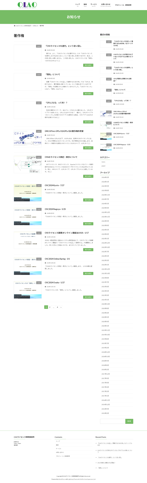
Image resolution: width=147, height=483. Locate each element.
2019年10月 (106, 334)
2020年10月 (106, 304)
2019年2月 (105, 348)
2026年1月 (105, 182)
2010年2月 (105, 413)
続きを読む (88, 65)
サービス (58, 449)
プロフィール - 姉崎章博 (63, 456)
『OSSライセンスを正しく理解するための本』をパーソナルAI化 (123, 43)
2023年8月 (105, 225)
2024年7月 (105, 199)
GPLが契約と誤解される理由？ (106, 463)
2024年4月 (105, 208)
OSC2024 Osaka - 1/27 (55, 282)
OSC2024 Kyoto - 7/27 (54, 185)
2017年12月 (106, 374)
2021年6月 (105, 286)
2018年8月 (105, 365)
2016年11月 (106, 400)
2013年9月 (105, 409)
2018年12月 (106, 352)
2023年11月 (106, 217)
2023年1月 (105, 238)
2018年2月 (105, 369)
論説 (57, 445)
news (103, 162)
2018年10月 (106, 356)
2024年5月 (105, 203)
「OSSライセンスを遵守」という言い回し (63, 46)
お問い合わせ (60, 452)
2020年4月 (105, 321)
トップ (58, 441)
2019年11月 (106, 330)
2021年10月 (106, 273)
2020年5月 (105, 317)
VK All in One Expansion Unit (87, 479)
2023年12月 (106, 212)
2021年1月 (105, 299)
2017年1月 (105, 396)
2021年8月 (105, 278)
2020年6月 (105, 313)
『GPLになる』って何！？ (56, 102)
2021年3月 (105, 295)
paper (103, 166)
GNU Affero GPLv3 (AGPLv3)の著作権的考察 (64, 131)
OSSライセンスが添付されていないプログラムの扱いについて (123, 56)
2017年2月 (105, 391)
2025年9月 (105, 186)
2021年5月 (105, 291)
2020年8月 (105, 308)
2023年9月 (105, 221)
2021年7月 (105, 282)
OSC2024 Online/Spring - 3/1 (57, 259)
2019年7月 (105, 343)
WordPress (62, 479)
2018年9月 (105, 361)
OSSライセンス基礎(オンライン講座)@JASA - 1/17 (67, 233)
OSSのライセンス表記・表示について (61, 157)
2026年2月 (105, 177)
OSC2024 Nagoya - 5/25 (55, 209)
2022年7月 (105, 251)
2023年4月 (105, 234)
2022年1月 (105, 265)
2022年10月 (106, 247)
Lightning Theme (73, 479)
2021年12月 (106, 269)
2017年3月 (105, 387)
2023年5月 (105, 230)
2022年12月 (106, 243)
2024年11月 (106, 195)
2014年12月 (106, 404)
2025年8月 (105, 190)
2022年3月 (105, 260)
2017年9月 (105, 378)
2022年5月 (105, 256)
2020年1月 (105, 326)
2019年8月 (105, 339)
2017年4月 (105, 383)
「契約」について (52, 74)
